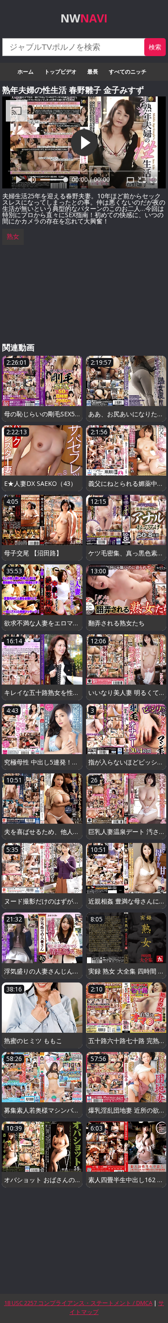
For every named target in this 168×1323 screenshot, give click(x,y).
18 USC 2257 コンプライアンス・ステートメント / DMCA (78, 1303)
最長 (92, 71)
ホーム (25, 71)
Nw (84, 18)
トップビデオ (60, 71)
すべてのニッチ (127, 71)
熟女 (13, 236)
